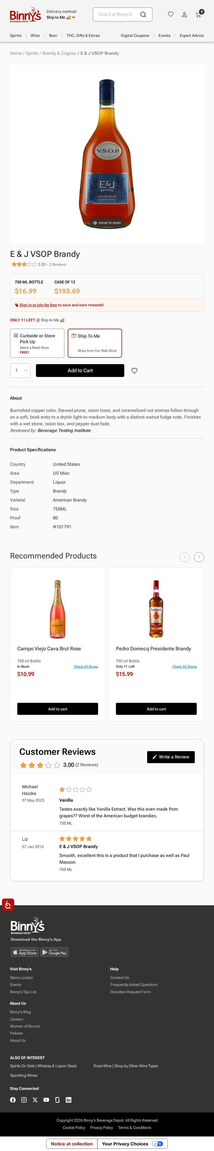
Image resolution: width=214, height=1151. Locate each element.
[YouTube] (46, 1100)
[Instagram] (24, 1100)
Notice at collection (72, 1144)
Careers (16, 1019)
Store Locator (21, 978)
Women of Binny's (25, 1026)
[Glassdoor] (57, 1100)
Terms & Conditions (134, 1127)
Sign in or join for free (38, 305)
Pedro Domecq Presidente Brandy (153, 648)
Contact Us (119, 978)
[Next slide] (199, 557)
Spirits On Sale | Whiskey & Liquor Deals (43, 1066)
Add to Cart (80, 370)
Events (15, 985)
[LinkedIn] (68, 1100)
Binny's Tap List (23, 992)
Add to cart (57, 709)
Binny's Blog (20, 1012)
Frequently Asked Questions (134, 985)
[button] (65, 14)
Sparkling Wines (23, 1075)
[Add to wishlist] (135, 371)
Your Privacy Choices (125, 1144)
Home (16, 53)
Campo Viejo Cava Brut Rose (49, 648)
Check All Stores (86, 666)
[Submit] (143, 14)
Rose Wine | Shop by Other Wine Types (126, 1066)
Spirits (32, 53)
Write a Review (174, 757)
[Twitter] (35, 1100)
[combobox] (122, 15)
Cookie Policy (74, 1127)
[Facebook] (13, 1100)
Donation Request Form (130, 992)
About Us (18, 1040)
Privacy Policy (101, 1127)
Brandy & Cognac (59, 53)
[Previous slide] (185, 557)
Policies (16, 1033)
